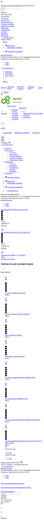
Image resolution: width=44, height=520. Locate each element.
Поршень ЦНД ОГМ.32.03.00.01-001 (14, 210)
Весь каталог (5, 272)
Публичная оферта (7, 491)
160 (10, 453)
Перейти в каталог (8, 259)
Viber (7, 63)
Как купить (13, 154)
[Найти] (2, 10)
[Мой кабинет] (2, 126)
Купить (4, 225)
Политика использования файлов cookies (16, 487)
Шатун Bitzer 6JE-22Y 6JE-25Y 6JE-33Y (15, 232)
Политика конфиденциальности (12, 483)
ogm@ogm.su (7, 55)
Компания (13, 166)
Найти (4, 496)
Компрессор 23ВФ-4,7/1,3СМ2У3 (13, 255)
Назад (14, 152)
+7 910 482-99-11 (7, 37)
